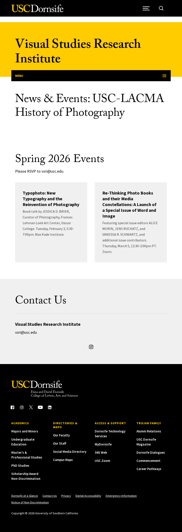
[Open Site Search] (161, 8)
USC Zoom (102, 461)
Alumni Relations (148, 431)
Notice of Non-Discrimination (30, 502)
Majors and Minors (24, 431)
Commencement (148, 461)
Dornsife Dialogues (150, 452)
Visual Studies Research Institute (78, 53)
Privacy (66, 496)
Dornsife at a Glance (24, 496)
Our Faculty (61, 435)
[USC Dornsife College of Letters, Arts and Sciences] (37, 11)
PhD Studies (20, 465)
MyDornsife (103, 444)
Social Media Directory (69, 451)
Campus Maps (63, 460)
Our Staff (59, 443)
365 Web (101, 452)
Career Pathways (148, 469)
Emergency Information (121, 496)
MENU (19, 76)
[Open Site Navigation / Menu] (146, 8)
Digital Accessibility (88, 496)
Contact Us (49, 496)
